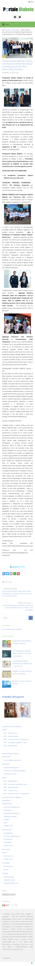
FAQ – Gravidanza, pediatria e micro (15, 742)
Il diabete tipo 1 (7, 803)
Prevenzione (8, 842)
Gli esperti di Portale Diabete (11, 726)
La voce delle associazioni (12, 760)
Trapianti (5, 873)
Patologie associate (10, 816)
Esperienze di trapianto (11, 767)
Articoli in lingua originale (10, 753)
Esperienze (5, 764)
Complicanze (8, 810)
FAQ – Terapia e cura (10, 733)
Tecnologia (5, 863)
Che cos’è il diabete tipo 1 (12, 807)
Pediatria (6, 819)
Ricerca (4, 852)
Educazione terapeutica (11, 813)
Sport (5, 823)
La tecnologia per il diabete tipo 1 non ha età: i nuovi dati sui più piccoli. (22, 653)
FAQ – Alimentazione (10, 746)
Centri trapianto (9, 877)
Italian (7, 905)
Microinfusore (8, 866)
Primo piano (8, 582)
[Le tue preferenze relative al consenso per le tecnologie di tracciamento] (32, 963)
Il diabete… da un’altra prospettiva (14, 771)
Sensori (6, 869)
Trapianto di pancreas (11, 883)
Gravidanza (6, 800)
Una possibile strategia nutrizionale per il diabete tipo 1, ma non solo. (22, 663)
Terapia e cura (8, 826)
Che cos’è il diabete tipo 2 (12, 836)
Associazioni (6, 757)
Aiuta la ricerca (8, 856)
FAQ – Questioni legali (11, 736)
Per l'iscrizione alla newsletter (11, 629)
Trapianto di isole (9, 880)
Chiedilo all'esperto (13, 696)
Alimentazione (8, 833)
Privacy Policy (7, 958)
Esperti (4, 730)
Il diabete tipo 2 (7, 829)
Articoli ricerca (8, 859)
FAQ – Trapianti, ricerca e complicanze (16, 739)
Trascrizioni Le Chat (10, 774)
